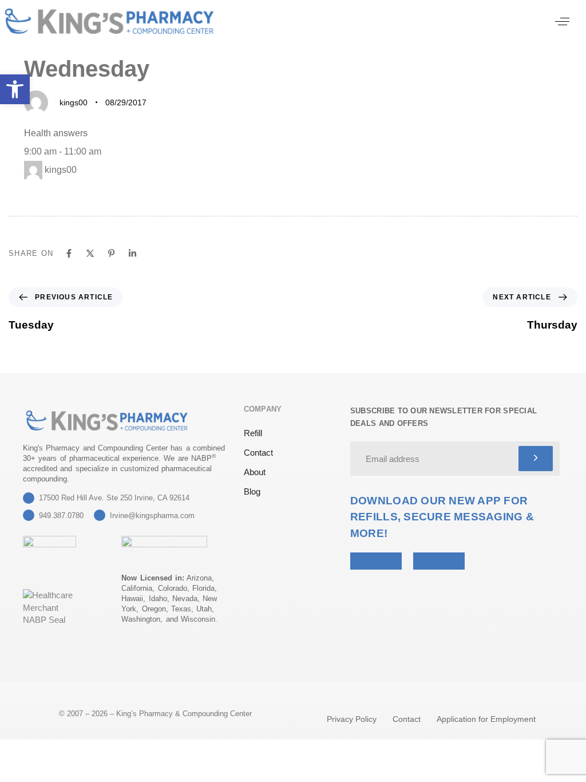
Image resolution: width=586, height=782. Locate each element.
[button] (562, 21)
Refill (253, 433)
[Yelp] (30, 661)
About (255, 472)
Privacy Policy (352, 719)
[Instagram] (86, 661)
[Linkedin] (132, 253)
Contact (258, 452)
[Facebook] (69, 253)
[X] (90, 253)
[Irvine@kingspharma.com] (99, 515)
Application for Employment (486, 719)
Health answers (56, 133)
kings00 (74, 102)
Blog (252, 491)
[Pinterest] (111, 253)
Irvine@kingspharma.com (152, 515)
